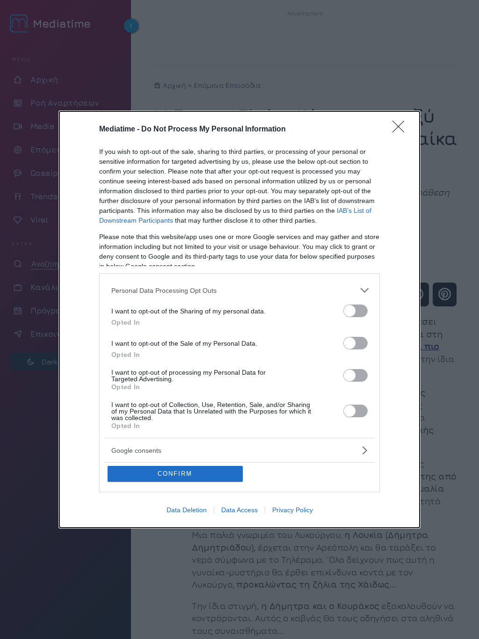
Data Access (239, 510)
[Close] (401, 129)
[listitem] (239, 290)
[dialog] (239, 319)
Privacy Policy (292, 510)
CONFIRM (175, 473)
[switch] (355, 311)
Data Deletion (187, 510)
